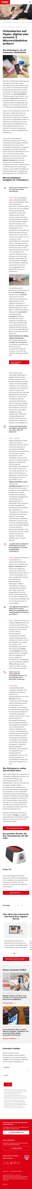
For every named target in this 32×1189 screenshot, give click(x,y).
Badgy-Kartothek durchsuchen (16, 363)
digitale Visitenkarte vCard (18, 482)
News (10, 22)
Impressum (5, 1171)
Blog (7, 22)
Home (4, 22)
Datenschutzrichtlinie (16, 1171)
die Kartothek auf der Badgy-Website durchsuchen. (19, 337)
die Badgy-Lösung (15, 486)
